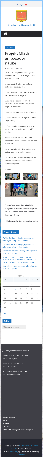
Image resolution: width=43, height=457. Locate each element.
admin (19, 68)
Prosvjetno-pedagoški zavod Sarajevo (18, 429)
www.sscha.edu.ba (20, 371)
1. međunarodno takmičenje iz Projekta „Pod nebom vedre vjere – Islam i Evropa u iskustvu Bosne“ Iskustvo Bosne (21, 210)
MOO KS (6, 424)
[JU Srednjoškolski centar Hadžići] (5, 34)
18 (10, 298)
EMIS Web (7, 426)
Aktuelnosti (10, 48)
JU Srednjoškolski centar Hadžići (21, 25)
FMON (5, 421)
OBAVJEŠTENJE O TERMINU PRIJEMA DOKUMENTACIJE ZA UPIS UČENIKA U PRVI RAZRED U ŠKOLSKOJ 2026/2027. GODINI (20, 259)
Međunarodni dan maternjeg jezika (22, 221)
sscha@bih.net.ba (13, 374)
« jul (4, 314)
